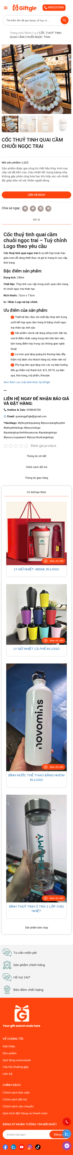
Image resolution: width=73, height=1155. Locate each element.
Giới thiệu (9, 1046)
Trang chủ (16, 33)
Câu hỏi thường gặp (16, 1067)
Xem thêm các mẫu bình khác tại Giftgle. (27, 382)
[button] (6, 8)
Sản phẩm (9, 1053)
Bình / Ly (31, 33)
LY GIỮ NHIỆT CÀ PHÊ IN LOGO (36, 649)
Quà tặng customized (16, 1060)
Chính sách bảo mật (16, 1092)
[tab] (36, 219)
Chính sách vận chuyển (18, 1106)
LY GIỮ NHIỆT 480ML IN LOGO (36, 569)
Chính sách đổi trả (15, 1099)
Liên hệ (7, 1073)
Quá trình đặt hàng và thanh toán (25, 1113)
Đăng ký (59, 1134)
